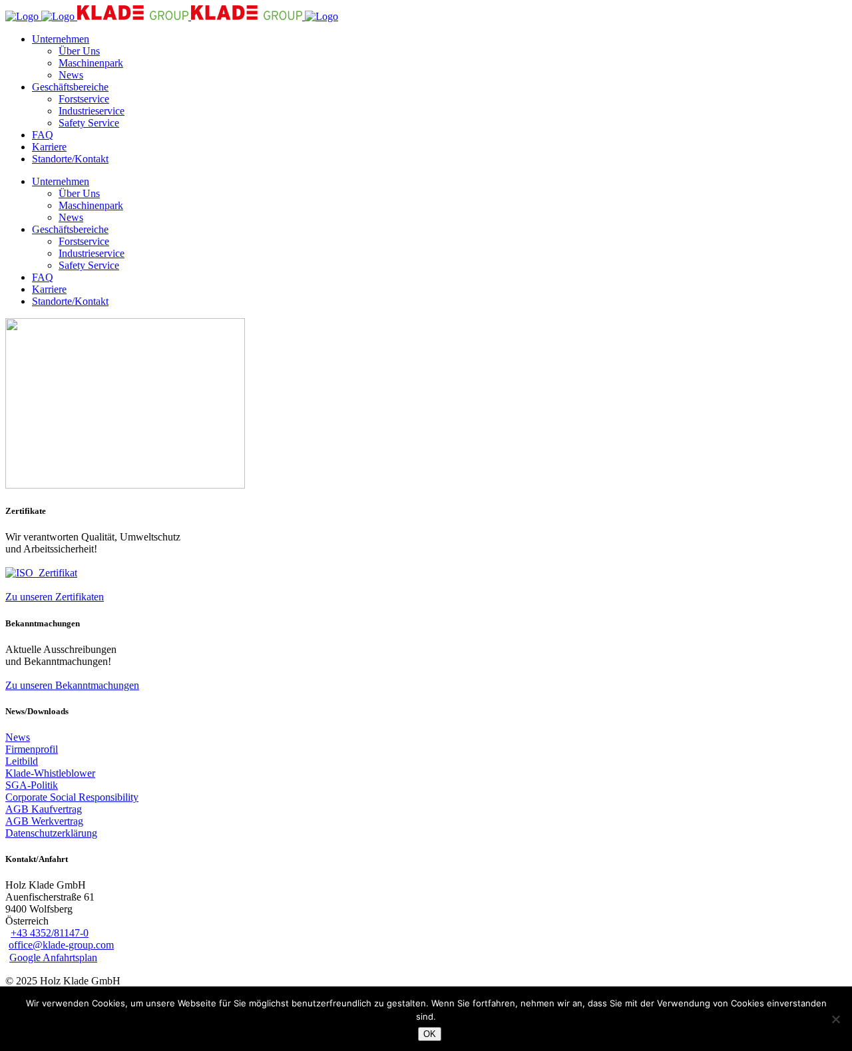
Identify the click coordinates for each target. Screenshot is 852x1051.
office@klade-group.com (61, 944)
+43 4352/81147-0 (50, 933)
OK (429, 1034)
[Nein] (835, 1019)
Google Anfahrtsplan (53, 957)
